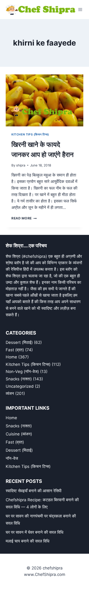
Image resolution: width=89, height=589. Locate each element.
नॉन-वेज (12, 458)
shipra (20, 165)
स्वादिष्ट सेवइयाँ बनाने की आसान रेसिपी (33, 490)
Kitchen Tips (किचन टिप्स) (30, 134)
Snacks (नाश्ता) (19, 379)
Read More (24, 218)
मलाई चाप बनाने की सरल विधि (27, 541)
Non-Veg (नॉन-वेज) (22, 371)
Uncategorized (20, 386)
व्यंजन (10, 393)
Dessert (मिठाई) (19, 342)
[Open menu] (80, 9)
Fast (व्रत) (15, 349)
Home (11, 357)
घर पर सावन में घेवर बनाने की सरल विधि (34, 532)
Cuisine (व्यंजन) (19, 434)
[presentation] (44, 100)
